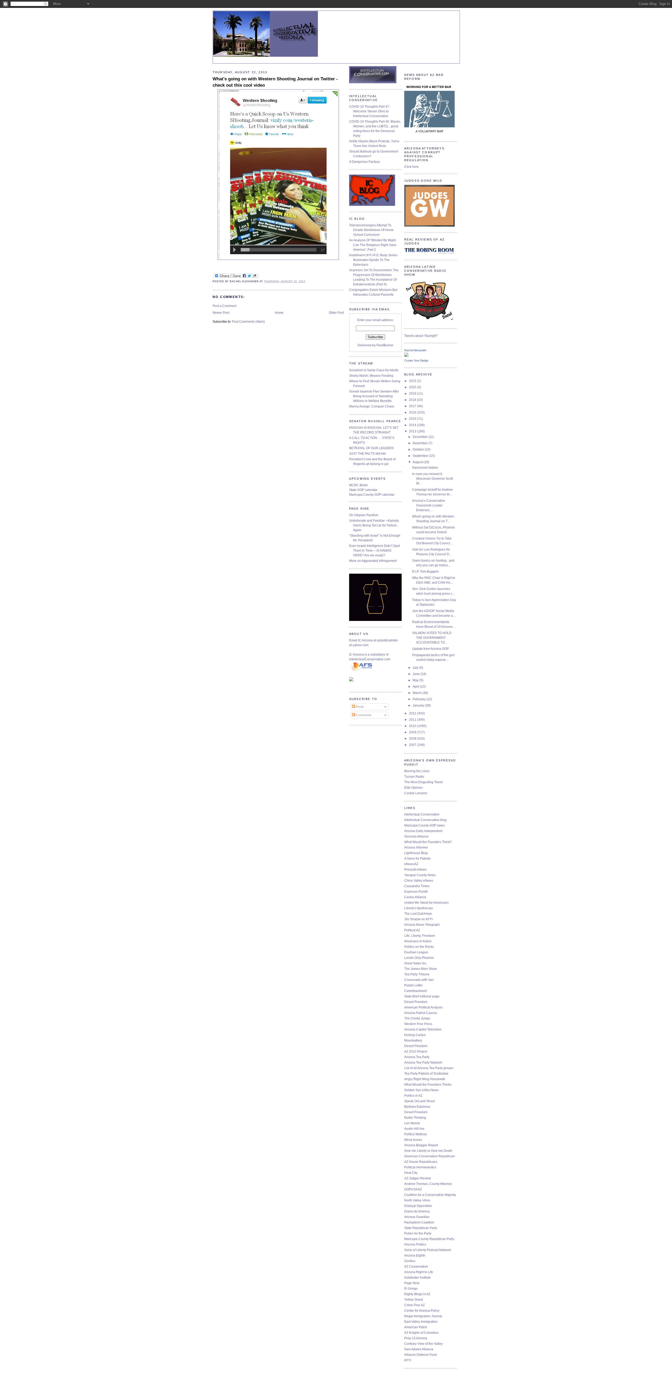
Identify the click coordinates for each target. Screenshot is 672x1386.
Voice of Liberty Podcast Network (427, 1250)
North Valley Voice (417, 1200)
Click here (411, 167)
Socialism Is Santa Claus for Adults (373, 370)
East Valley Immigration (421, 1322)
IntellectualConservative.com (369, 659)
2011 (413, 719)
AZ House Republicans (420, 1162)
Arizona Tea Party (416, 1057)
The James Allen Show (420, 969)
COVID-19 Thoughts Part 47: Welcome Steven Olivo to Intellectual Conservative (369, 111)
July (416, 668)
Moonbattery (413, 1040)
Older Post (336, 313)
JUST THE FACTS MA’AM (367, 454)
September (421, 456)
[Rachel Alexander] (406, 356)
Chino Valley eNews (418, 880)
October (419, 449)
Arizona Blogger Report (421, 1145)
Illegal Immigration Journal (423, 1316)
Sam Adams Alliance (418, 1349)
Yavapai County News (420, 875)
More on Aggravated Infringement (373, 561)
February (419, 699)
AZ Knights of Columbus (421, 1333)
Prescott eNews (415, 869)
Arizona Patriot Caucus (420, 1013)
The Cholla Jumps (417, 1018)
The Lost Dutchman (418, 914)
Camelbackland (415, 991)
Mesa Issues (413, 1140)
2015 (413, 419)
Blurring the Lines (416, 771)
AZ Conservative (416, 1266)
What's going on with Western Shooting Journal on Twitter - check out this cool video (275, 82)
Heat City (410, 1173)
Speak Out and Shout (419, 1101)
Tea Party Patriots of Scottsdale (426, 1073)
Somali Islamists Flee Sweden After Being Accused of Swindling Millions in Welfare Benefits (374, 396)
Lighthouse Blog (416, 853)
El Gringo (411, 1288)
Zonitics (409, 1261)
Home (279, 313)
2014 (413, 425)
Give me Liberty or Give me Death (428, 1151)
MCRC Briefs (358, 485)
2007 (413, 745)
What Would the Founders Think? (428, 842)
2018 (413, 400)
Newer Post (221, 313)
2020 (413, 387)
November (420, 443)
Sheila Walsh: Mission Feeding (371, 376)
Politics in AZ (413, 1095)
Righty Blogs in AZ (417, 1294)
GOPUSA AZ (413, 1189)
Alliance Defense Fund (420, 1355)
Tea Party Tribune (416, 974)
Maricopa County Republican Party (429, 1239)
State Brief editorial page (421, 996)
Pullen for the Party (417, 1233)
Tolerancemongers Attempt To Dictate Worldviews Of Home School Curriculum (371, 230)
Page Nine (411, 1283)
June (417, 674)
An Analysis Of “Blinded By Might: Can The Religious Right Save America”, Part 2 (372, 245)
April (416, 686)
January (419, 705)
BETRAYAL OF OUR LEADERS (371, 448)
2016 (413, 412)
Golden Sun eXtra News (421, 1090)
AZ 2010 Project (415, 1051)
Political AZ (412, 930)
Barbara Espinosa (417, 1106)
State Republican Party (420, 1228)
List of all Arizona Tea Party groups (428, 1068)
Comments (363, 715)
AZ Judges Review (417, 1178)
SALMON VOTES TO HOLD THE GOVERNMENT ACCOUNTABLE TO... (432, 637)
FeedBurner (384, 345)
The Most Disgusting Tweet (423, 782)
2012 (413, 713)
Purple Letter (413, 985)
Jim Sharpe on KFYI (418, 919)
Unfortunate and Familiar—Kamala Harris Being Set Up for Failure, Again (374, 525)
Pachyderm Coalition (419, 1222)
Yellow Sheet (413, 1299)
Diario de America (417, 1211)
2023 (413, 381)
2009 (413, 732)
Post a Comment (224, 306)
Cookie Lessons (415, 793)
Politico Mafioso (415, 1134)
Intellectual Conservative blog (425, 820)
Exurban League (416, 952)
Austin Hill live (414, 1129)
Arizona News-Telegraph (422, 925)
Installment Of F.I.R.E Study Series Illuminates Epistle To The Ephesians (373, 259)
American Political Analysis (423, 1007)
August (418, 462)
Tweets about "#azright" (421, 336)
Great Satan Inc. (415, 963)
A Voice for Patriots (417, 858)
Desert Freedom (415, 1002)
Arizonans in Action (418, 941)
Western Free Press (418, 1024)
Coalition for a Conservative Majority (430, 1195)
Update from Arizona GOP (430, 649)
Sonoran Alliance (416, 836)
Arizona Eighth (414, 1255)
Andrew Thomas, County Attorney (428, 1184)
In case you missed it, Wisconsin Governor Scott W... (432, 478)
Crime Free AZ (414, 1305)
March (417, 693)
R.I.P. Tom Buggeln (425, 571)
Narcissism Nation (425, 467)
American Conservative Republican (429, 1156)
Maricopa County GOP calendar (372, 494)
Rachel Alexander (415, 350)
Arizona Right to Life (418, 1272)
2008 (413, 738)
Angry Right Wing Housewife (424, 1079)
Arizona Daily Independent (423, 831)
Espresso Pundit (416, 891)
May (416, 680)
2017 (413, 406)
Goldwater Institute (417, 1277)
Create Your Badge (416, 360)
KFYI (407, 1360)
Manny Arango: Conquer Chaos (371, 406)
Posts (359, 707)
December (420, 437)
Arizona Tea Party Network (423, 1062)
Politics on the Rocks (419, 947)
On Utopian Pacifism (363, 515)
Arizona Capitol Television (423, 1029)
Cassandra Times (416, 886)
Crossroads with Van (419, 980)
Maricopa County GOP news (424, 825)
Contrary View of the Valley (423, 1344)
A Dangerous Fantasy (364, 162)
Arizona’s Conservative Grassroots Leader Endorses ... (428, 505)
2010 (413, 726)
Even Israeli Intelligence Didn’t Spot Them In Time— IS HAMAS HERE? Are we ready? (374, 550)
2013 (413, 431)
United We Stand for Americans (426, 902)
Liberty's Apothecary (418, 908)
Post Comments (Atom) (248, 321)
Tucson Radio (414, 776)
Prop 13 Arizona (415, 1338)
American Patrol (415, 1327)
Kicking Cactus (415, 1035)
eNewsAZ (411, 864)
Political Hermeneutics (420, 1167)
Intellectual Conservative (421, 814)
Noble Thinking (415, 1118)
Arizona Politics (415, 1244)
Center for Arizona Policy (421, 1310)
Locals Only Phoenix (419, 958)
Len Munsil (412, 1123)
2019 (413, 393)
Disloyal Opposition (418, 1206)
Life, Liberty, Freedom (419, 936)
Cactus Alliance (415, 897)
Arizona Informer (416, 847)
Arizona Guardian (416, 1217)
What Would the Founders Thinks (428, 1084)
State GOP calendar (363, 490)
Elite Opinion (413, 787)
